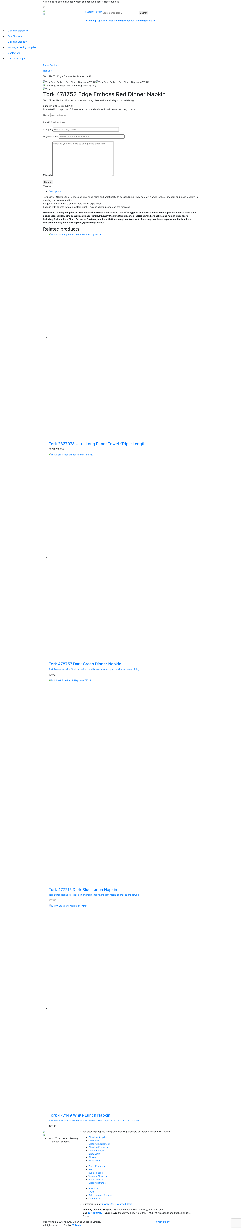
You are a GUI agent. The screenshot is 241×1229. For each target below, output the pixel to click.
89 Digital (77, 1225)
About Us (93, 1188)
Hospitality (94, 1160)
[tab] (123, 191)
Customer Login (93, 11)
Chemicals (93, 1140)
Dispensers (94, 1153)
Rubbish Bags (95, 1172)
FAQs (91, 1191)
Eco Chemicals (96, 1179)
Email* (46, 122)
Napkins (47, 70)
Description (55, 191)
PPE (90, 1169)
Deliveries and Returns (100, 1195)
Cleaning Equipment (99, 1143)
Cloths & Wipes (96, 1150)
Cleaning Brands (97, 1182)
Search (143, 12)
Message (47, 175)
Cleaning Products (98, 1147)
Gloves (92, 1157)
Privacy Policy (162, 1221)
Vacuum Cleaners (97, 1176)
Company (48, 129)
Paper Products (51, 65)
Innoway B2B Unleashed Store (116, 1204)
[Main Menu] (84, 27)
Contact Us (94, 1198)
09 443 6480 (94, 1212)
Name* (46, 115)
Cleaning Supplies (97, 1137)
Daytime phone (51, 136)
